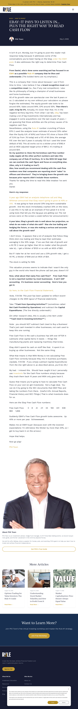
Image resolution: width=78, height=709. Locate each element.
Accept (52, 702)
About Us (27, 680)
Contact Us (28, 684)
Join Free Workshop (39, 636)
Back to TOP (8, 669)
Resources (5, 684)
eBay (57, 113)
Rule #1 (35, 128)
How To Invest (20, 18)
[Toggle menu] (73, 9)
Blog (11, 18)
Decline (63, 702)
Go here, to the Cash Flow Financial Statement (31, 290)
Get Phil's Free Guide (39, 549)
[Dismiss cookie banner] (68, 689)
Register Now (65, 4)
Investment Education (9, 680)
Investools (18, 373)
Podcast (5, 690)
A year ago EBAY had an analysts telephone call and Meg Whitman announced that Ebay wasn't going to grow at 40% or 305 (38, 200)
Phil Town (13, 447)
